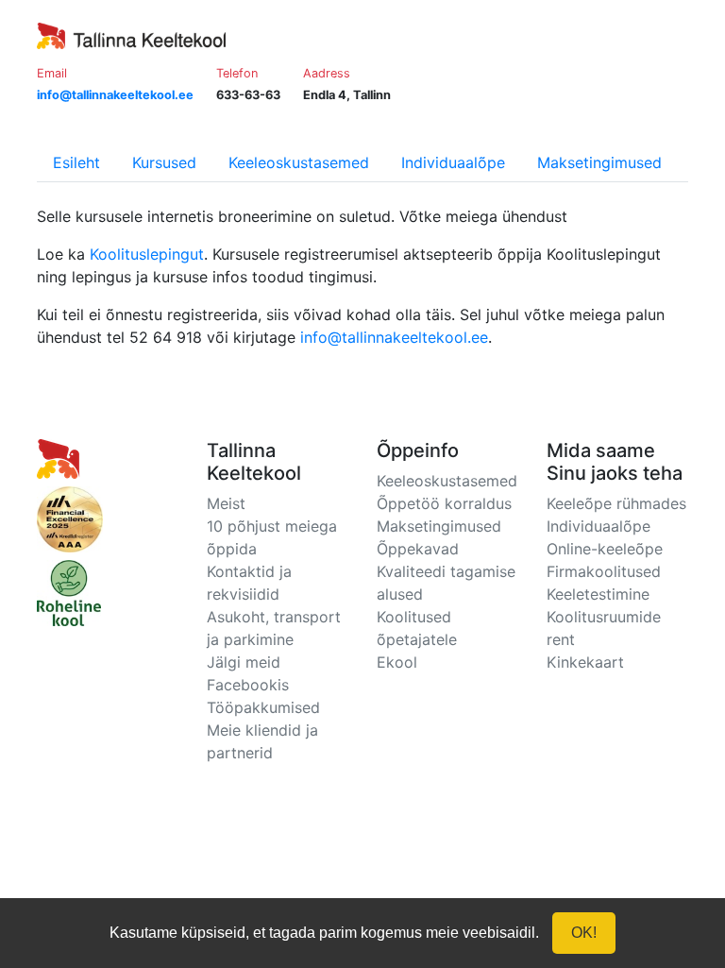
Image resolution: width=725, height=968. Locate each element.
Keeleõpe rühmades (616, 503)
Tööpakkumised (263, 707)
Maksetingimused (599, 162)
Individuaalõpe (453, 162)
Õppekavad (418, 548)
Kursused (164, 162)
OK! (584, 933)
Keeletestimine (598, 594)
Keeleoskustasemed (298, 162)
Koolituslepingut (147, 254)
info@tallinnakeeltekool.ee (394, 337)
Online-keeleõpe (605, 548)
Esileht (76, 162)
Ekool (397, 662)
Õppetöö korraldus (444, 503)
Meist (226, 503)
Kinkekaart (585, 662)
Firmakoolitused (604, 571)
